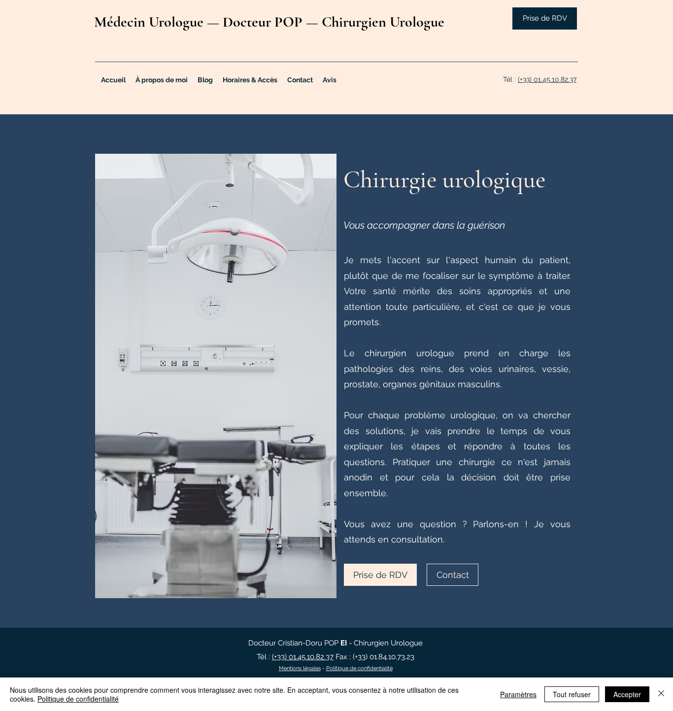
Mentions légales (300, 668)
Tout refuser (572, 694)
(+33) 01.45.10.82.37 (547, 79)
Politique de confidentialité (359, 668)
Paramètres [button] (518, 694)
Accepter (627, 694)
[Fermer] (661, 694)
